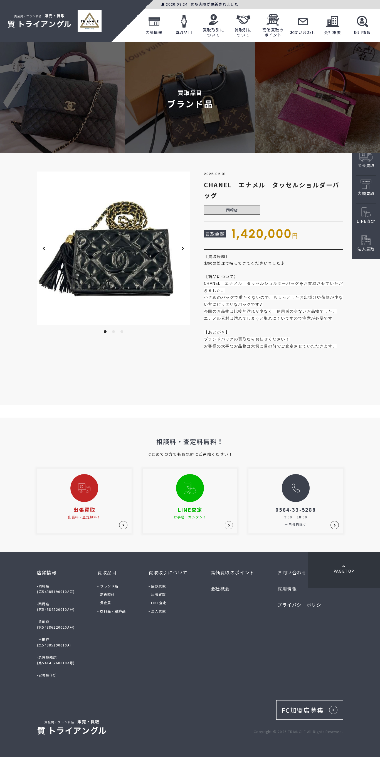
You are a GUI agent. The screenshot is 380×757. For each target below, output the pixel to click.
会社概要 (332, 32)
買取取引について (213, 32)
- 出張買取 (157, 594)
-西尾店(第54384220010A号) (56, 606)
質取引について (243, 32)
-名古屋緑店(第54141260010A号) (56, 660)
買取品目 (184, 32)
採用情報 (362, 32)
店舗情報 (154, 32)
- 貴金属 (104, 602)
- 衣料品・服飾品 (111, 611)
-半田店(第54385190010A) (54, 642)
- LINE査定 (158, 602)
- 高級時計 (106, 594)
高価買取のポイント (273, 32)
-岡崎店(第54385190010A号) (56, 589)
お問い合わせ (302, 32)
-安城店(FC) (47, 675)
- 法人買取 (157, 611)
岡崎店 (232, 209)
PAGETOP (344, 571)
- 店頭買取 (157, 586)
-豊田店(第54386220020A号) (56, 624)
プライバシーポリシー (301, 604)
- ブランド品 (107, 586)
